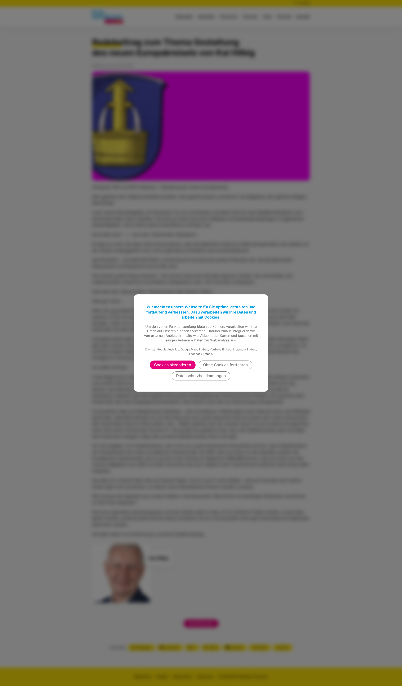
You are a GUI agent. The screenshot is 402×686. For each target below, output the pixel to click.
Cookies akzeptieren (172, 365)
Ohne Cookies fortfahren (225, 365)
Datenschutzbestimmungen (201, 376)
